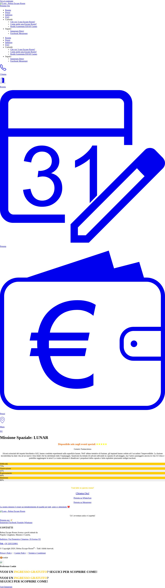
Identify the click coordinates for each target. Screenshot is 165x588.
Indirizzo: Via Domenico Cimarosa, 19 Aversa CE (20, 539)
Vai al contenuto (6, 1)
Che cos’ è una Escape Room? (22, 22)
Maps (2, 427)
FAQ (7, 17)
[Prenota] (82, 242)
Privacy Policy (6, 553)
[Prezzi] (82, 409)
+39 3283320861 (9, 543)
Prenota (3, 246)
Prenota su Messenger (82, 502)
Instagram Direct (17, 31)
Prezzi (7, 12)
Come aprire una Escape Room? (23, 24)
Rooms (8, 10)
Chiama (3, 74)
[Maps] (2, 422)
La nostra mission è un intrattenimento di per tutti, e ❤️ (35, 507)
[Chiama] (3, 70)
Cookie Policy (20, 553)
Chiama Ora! (82, 493)
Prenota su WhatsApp (82, 498)
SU (1, 431)
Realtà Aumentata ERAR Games (23, 26)
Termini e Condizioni (37, 553)
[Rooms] (2, 82)
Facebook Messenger (19, 33)
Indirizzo (8, 15)
